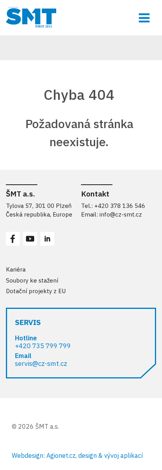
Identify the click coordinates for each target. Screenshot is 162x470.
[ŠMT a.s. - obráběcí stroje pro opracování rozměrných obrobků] (81, 17)
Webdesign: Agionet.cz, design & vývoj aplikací (77, 455)
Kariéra (16, 269)
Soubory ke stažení (32, 280)
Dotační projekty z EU (36, 291)
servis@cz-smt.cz (41, 363)
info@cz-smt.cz (120, 214)
